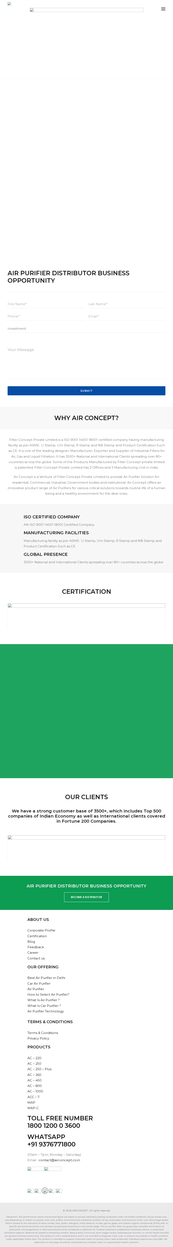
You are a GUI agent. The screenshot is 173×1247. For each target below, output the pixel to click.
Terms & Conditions (42, 1033)
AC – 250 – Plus (39, 1069)
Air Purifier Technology (45, 1011)
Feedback (35, 947)
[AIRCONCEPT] (11, 9)
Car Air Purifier (38, 983)
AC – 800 (34, 1086)
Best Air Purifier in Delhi (46, 978)
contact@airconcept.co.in (59, 1160)
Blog (31, 942)
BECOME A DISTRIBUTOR (86, 897)
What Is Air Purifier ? (43, 1000)
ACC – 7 (33, 1097)
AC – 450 (34, 1080)
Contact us (36, 958)
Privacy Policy (38, 1038)
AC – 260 (34, 1075)
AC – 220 (34, 1058)
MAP (31, 1102)
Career (32, 953)
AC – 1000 (35, 1091)
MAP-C (33, 1108)
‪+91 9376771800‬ (51, 1144)
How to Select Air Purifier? (48, 994)
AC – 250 (34, 1064)
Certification (37, 936)
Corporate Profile (41, 930)
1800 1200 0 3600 (53, 1125)
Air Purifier (35, 989)
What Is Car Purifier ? (44, 1006)
